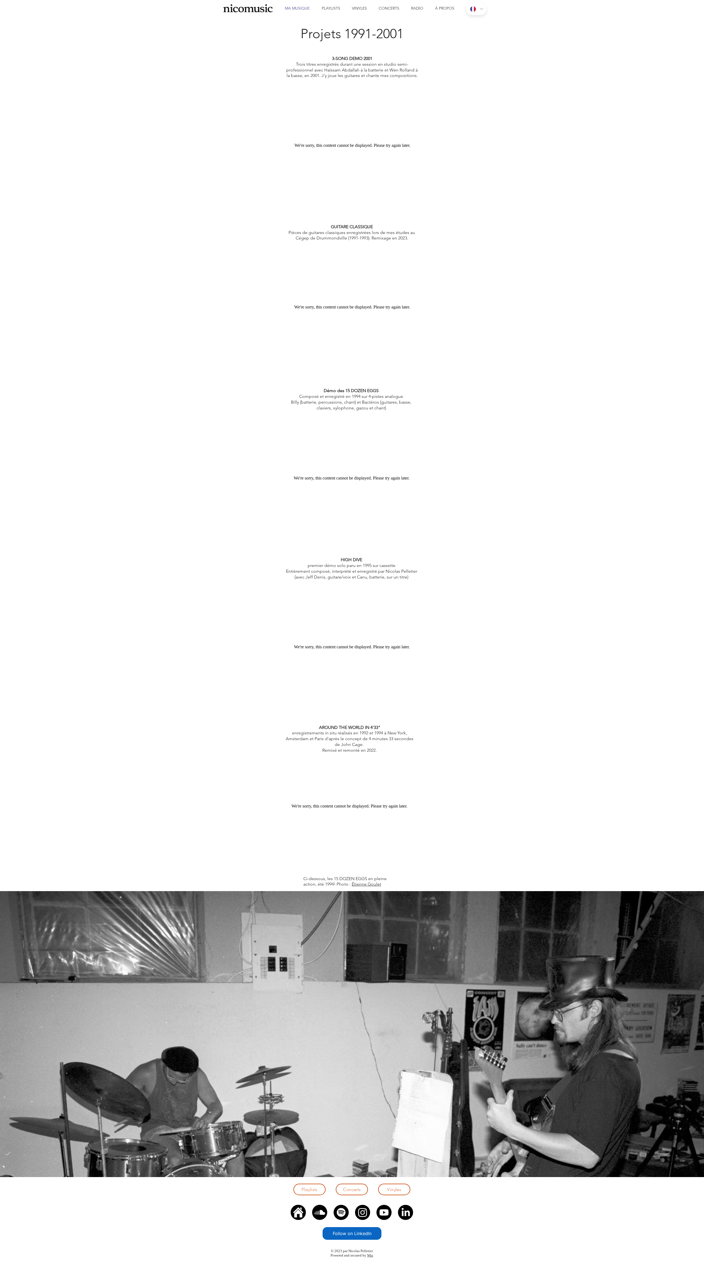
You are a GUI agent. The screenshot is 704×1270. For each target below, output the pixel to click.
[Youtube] (384, 1212)
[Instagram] (362, 1212)
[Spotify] (341, 1212)
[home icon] (298, 1212)
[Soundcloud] (319, 1212)
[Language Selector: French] (476, 9)
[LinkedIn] (405, 1212)
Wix (370, 1255)
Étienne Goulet (366, 884)
